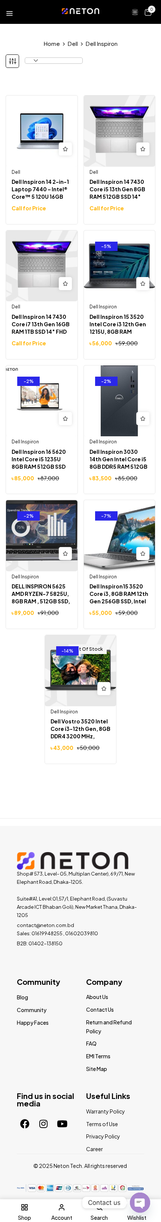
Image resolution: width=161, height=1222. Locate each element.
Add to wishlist (65, 149)
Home (52, 43)
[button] (148, 12)
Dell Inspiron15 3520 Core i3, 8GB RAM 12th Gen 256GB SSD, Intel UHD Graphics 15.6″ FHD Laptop (118, 601)
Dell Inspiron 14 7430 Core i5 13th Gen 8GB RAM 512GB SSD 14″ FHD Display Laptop (117, 192)
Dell (73, 43)
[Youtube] (62, 1124)
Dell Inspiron (103, 307)
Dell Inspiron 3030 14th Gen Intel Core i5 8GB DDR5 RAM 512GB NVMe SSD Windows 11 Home (118, 466)
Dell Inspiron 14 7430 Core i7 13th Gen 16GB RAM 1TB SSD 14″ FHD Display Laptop (41, 327)
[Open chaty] (140, 1201)
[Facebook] (24, 1124)
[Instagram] (43, 1124)
